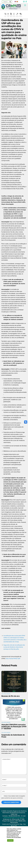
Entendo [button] (10, 840)
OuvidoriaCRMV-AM (20, 16)
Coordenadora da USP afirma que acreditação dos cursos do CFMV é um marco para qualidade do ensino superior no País (14, 29)
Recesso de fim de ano (10, 696)
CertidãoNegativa (11, 16)
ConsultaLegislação (17, 16)
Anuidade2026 (8, 16)
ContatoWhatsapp (14, 16)
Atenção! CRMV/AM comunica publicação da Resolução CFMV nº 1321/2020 (14, 726)
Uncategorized (5, 693)
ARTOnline (5, 16)
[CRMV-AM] (11, 9)
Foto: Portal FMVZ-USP (13, 658)
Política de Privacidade (14, 837)
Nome (4, 779)
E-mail (4, 785)
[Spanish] (17, 1)
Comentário (6, 759)
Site (3, 791)
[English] (15, 1)
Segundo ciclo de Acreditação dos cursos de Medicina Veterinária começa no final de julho (14, 647)
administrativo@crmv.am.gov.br (14, 817)
